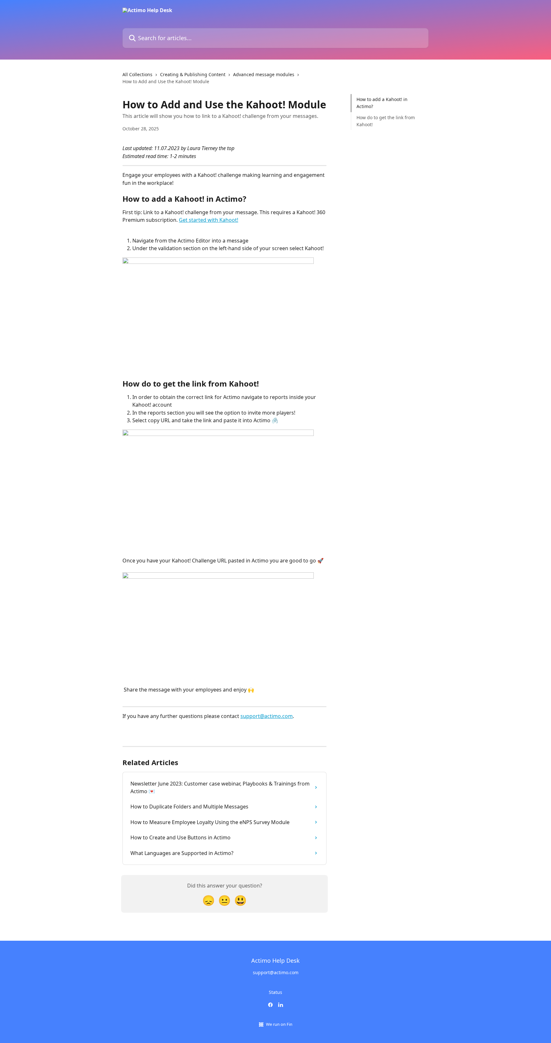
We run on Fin (279, 1024)
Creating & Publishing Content (192, 74)
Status (275, 992)
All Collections (137, 74)
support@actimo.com (266, 716)
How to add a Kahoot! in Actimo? (382, 102)
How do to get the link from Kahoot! (385, 120)
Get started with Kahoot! (208, 219)
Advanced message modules (263, 74)
